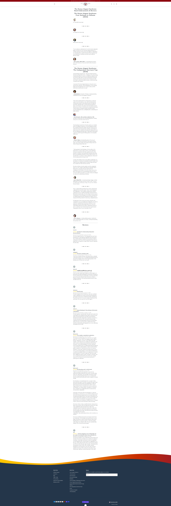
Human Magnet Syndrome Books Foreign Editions (77, 484)
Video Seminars (72, 474)
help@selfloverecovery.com (91, 0)
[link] (114, 4)
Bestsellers (71, 478)
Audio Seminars (72, 475)
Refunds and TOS (56, 482)
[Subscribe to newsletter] (117, 475)
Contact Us (55, 474)
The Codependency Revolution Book (76, 486)
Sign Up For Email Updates (58, 480)
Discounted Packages (73, 477)
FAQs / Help (55, 477)
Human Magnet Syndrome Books (75, 482)
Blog (54, 475)
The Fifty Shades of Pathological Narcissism (77, 480)
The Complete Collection (74, 472)
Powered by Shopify (115, 504)
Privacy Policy (55, 478)
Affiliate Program (56, 472)
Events (71, 488)
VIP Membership (73, 491)
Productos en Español (73, 490)
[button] (54, 4)
